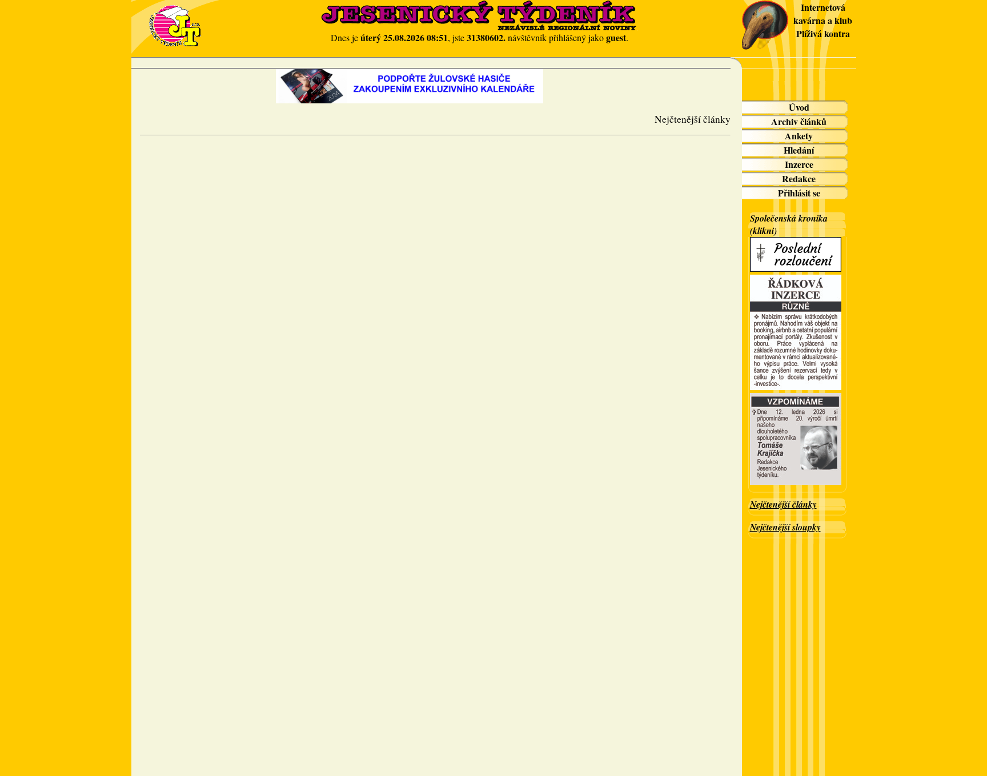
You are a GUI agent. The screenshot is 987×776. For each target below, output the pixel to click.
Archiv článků (798, 121)
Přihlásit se (799, 192)
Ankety (799, 135)
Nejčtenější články (783, 504)
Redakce (799, 178)
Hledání (799, 149)
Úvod (799, 107)
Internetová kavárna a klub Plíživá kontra (822, 20)
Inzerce (799, 164)
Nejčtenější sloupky (785, 527)
